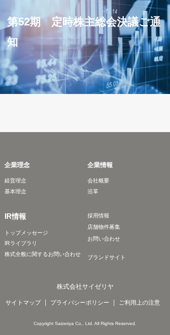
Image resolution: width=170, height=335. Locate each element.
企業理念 (17, 164)
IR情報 (15, 216)
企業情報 (100, 164)
